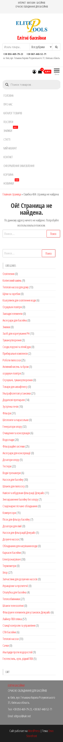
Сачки (6, 645)
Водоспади (8, 440)
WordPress (34, 731)
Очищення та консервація (16, 433)
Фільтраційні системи (14, 446)
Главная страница (12, 194)
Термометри (9, 566)
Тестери (7, 466)
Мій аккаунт (10, 148)
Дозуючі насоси (11, 539)
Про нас (8, 104)
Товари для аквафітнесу (15, 387)
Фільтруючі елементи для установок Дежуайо (26, 612)
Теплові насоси (11, 639)
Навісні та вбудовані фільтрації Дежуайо (23, 493)
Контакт (8, 157)
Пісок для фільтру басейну (16, 519)
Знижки (10, 129)
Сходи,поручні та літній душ (17, 347)
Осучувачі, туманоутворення (18, 380)
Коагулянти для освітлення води (19, 300)
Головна (8, 95)
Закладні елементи (12, 313)
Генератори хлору (12, 426)
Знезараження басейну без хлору (20, 499)
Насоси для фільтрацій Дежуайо (19, 532)
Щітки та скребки (11, 294)
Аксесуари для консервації (16, 453)
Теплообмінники (11, 599)
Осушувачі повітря (12, 307)
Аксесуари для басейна (15, 320)
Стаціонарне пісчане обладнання (20, 506)
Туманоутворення (12, 340)
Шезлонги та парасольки (15, 420)
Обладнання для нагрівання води (20, 546)
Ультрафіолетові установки (17, 393)
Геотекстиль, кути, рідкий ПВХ (18, 658)
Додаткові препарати (14, 400)
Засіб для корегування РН (16, 333)
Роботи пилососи (12, 360)
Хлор (5, 572)
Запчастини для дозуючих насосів (20, 579)
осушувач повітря (12, 373)
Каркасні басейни (12, 552)
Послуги (8, 122)
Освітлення (8, 274)
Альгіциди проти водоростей (17, 652)
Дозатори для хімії (12, 526)
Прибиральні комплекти (15, 353)
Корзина (8, 174)
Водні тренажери (12, 473)
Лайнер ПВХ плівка (12, 619)
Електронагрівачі (12, 559)
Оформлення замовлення (19, 166)
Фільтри (7, 413)
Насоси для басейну (13, 479)
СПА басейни (9, 632)
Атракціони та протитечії (15, 586)
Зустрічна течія (10, 406)
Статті (7, 139)
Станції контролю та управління (19, 625)
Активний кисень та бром (16, 367)
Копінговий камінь (12, 280)
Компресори (9, 513)
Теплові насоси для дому (16, 287)
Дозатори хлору (11, 460)
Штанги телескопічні (13, 605)
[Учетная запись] (34, 71)
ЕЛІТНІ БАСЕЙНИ (16, 685)
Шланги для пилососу (14, 486)
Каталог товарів (13, 113)
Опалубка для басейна (14, 592)
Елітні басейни (31, 37)
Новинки (11, 182)
